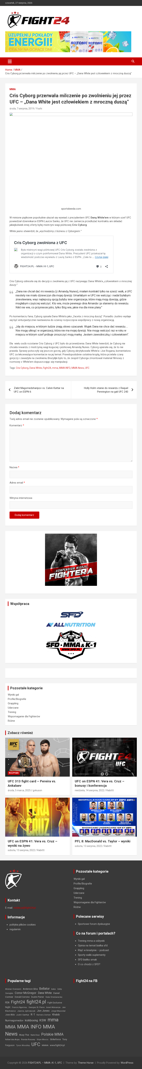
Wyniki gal (13, 694)
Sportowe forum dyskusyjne (94, 924)
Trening (12, 712)
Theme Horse (86, 1062)
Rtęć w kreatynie (87, 950)
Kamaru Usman (44, 1015)
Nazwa (14, 467)
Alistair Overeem (13, 989)
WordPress (127, 1062)
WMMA (45, 1045)
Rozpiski (14, 773)
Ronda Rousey (28, 1039)
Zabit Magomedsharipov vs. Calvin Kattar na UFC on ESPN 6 (39, 389)
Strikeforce (55, 1039)
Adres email (17, 482)
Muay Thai (24, 1035)
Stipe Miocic (42, 1039)
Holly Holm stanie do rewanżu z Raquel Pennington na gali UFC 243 (106, 389)
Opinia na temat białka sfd (93, 945)
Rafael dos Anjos (12, 1039)
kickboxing (31, 1020)
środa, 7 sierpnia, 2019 (22, 108)
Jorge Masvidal (58, 1011)
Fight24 (47, 367)
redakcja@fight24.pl (25, 907)
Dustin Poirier (37, 997)
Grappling (13, 703)
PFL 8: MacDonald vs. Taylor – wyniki (102, 841)
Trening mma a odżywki (91, 940)
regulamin (15, 929)
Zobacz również (20, 733)
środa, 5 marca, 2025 (19, 790)
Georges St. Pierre (37, 1007)
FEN (7, 1002)
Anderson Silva (30, 989)
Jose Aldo (10, 1015)
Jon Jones (43, 1010)
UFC (87, 367)
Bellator (44, 988)
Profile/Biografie (17, 699)
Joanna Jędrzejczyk (26, 1011)
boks (53, 989)
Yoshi (39, 108)
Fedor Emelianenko (54, 997)
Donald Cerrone (22, 997)
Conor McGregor (25, 993)
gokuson (37, 790)
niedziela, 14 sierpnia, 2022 (89, 790)
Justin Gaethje (22, 1015)
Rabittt (110, 790)
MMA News (78, 367)
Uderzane (13, 707)
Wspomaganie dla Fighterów (24, 716)
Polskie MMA (52, 1034)
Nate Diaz (35, 1035)
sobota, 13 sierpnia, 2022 (21, 850)
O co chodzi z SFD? (89, 964)
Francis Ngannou (19, 1007)
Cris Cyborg (22, 367)
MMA (13, 89)
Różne (11, 720)
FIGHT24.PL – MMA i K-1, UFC (45, 1062)
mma (55, 367)
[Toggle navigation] (9, 61)
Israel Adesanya (53, 1007)
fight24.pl (36, 1002)
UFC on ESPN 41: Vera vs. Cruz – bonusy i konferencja (99, 783)
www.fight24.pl (57, 1045)
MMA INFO (64, 367)
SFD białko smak (87, 959)
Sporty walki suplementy (91, 954)
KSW (42, 1020)
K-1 (33, 1014)
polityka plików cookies (23, 924)
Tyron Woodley (23, 1045)
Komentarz (17, 425)
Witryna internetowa (21, 498)
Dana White (35, 367)
